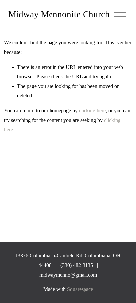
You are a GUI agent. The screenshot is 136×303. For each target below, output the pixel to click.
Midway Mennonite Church (59, 14)
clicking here (92, 110)
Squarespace (80, 289)
